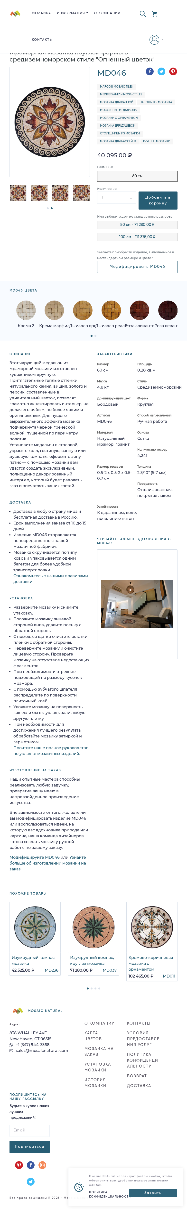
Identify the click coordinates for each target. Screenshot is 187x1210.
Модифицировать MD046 (137, 267)
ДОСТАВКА (139, 1086)
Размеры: (105, 167)
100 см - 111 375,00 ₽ (137, 237)
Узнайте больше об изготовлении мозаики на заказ (47, 863)
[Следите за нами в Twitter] (30, 1181)
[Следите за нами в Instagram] (42, 1165)
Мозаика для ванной (116, 102)
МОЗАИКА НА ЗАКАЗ (99, 1052)
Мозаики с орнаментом (119, 118)
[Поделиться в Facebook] (149, 71)
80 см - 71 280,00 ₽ (137, 225)
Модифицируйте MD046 (34, 857)
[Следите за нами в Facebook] (30, 1165)
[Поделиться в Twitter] (161, 71)
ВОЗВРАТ (137, 1076)
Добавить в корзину (158, 200)
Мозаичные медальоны (118, 110)
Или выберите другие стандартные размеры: (134, 216)
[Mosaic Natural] (15, 30)
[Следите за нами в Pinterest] (19, 1165)
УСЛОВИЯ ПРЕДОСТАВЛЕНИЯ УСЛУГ (143, 1039)
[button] (143, 13)
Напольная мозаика (156, 102)
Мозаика (41, 13)
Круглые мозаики (156, 141)
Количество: (107, 189)
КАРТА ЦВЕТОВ (93, 1036)
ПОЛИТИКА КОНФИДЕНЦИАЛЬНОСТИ (142, 1061)
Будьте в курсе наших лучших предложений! (29, 1112)
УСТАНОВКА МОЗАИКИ (97, 1067)
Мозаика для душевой (117, 125)
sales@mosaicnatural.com (41, 1050)
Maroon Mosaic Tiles (116, 86)
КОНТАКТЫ (42, 39)
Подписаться (29, 1147)
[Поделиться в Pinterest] (173, 71)
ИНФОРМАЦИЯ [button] (71, 13)
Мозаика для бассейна (118, 141)
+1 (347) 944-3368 (32, 1044)
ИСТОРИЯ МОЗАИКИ (95, 1083)
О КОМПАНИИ (107, 13)
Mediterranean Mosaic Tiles (121, 94)
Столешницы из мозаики (120, 133)
